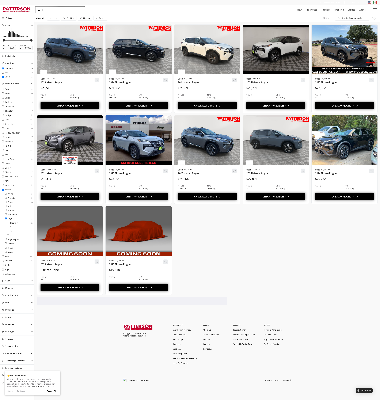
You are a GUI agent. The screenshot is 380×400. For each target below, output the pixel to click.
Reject (10, 391)
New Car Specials (180, 353)
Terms (277, 380)
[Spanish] (375, 2)
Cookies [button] (285, 380)
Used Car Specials (180, 363)
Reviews (206, 339)
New (299, 9)
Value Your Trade (240, 339)
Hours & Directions (211, 334)
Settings (21, 391)
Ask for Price (50, 270)
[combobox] (57, 10)
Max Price (23, 45)
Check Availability (68, 105)
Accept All (51, 391)
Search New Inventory (182, 330)
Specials (326, 9)
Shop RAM (177, 349)
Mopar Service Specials (273, 339)
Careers (206, 344)
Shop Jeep (177, 344)
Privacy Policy (36, 386)
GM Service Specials (272, 344)
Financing (339, 9)
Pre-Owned (311, 9)
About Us (207, 330)
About (362, 9)
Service (351, 9)
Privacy (268, 380)
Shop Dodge (178, 339)
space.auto (145, 380)
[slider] (3, 40)
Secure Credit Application (244, 334)
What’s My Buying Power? (243, 344)
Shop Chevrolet (179, 334)
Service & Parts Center (273, 330)
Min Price (6, 45)
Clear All (40, 18)
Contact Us (353, 2)
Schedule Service (271, 334)
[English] (369, 2)
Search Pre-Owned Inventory (185, 358)
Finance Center (239, 330)
